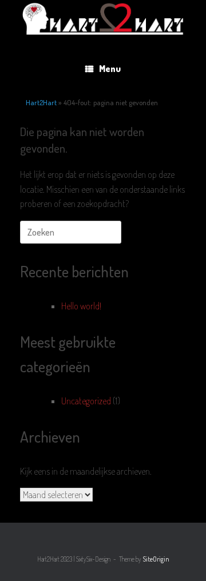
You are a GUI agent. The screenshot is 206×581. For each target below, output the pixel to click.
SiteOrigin (155, 559)
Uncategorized (86, 401)
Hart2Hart (41, 102)
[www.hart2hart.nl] (103, 17)
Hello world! (81, 306)
